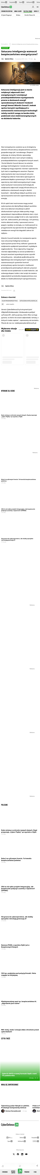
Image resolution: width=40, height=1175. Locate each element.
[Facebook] (18, 1154)
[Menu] (38, 6)
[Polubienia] (3, 1166)
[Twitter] (14, 1154)
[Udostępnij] (37, 1166)
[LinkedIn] (22, 1154)
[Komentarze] (20, 1166)
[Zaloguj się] (33, 6)
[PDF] (14, 290)
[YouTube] (26, 1154)
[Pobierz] (35, 59)
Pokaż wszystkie (10, 304)
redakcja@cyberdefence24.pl (25, 323)
